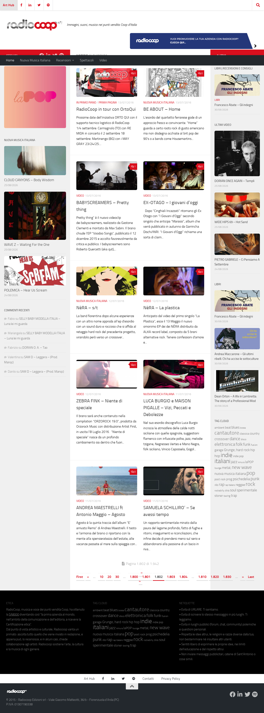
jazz (234, 462)
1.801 (146, 577)
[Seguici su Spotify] (255, 694)
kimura (241, 462)
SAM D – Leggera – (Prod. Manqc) (42, 371)
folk (239, 444)
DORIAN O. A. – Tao (34, 347)
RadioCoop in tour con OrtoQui (106, 109)
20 (109, 577)
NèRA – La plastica (161, 307)
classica (244, 433)
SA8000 (14, 614)
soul (233, 490)
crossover (221, 439)
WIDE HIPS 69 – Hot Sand (231, 222)
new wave (242, 467)
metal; (226, 468)
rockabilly (219, 490)
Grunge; (230, 450)
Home (10, 60)
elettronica (224, 444)
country (254, 433)
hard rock (243, 450)
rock (250, 484)
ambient (219, 427)
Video (103, 60)
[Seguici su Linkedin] (240, 694)
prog (229, 479)
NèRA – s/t (87, 307)
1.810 (202, 577)
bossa (243, 428)
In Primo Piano (86, 102)
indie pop (238, 456)
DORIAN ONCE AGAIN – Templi (234, 181)
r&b (216, 484)
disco (243, 439)
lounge (217, 468)
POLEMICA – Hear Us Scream (25, 290)
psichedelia (241, 479)
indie (226, 455)
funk (246, 444)
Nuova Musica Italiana (35, 60)
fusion (254, 444)
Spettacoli (87, 60)
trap (234, 495)
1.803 (171, 577)
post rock (220, 479)
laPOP (249, 462)
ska (227, 490)
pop (250, 473)
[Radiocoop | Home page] (34, 25)
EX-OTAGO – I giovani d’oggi (170, 202)
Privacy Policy (170, 679)
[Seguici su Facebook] (233, 694)
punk (255, 478)
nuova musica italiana (230, 474)
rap (221, 484)
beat (228, 427)
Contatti (148, 679)
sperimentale (247, 490)
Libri (217, 100)
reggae (240, 485)
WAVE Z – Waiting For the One (27, 244)
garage (218, 450)
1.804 (183, 577)
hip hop (134, 622)
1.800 (134, 577)
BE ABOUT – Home (161, 109)
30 (117, 577)
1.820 (215, 577)
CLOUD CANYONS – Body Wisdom (29, 180)
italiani (222, 461)
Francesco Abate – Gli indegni (233, 105)
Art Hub (8, 5)
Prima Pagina (108, 102)
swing (227, 495)
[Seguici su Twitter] (247, 694)
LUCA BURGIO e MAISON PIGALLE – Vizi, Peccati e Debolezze (167, 407)
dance (235, 438)
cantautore (226, 433)
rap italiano (230, 485)
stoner (218, 496)
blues (235, 427)
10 (101, 577)
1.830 (227, 577)
